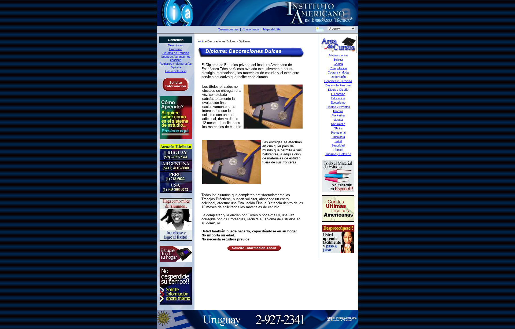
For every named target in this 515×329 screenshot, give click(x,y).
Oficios (338, 128)
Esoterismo (338, 102)
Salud (338, 141)
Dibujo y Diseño (338, 89)
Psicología (338, 136)
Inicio (200, 41)
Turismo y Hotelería (338, 154)
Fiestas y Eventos (338, 106)
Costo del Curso (175, 71)
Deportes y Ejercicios (338, 81)
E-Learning (338, 94)
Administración (338, 55)
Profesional (338, 132)
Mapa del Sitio (272, 29)
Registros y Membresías (176, 63)
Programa (175, 49)
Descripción (175, 45)
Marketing (338, 115)
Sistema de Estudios (176, 52)
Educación (338, 98)
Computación (338, 68)
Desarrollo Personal (338, 85)
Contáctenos (250, 29)
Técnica (338, 149)
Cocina (338, 63)
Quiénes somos (228, 29)
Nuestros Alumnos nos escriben (175, 58)
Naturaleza (338, 124)
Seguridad (338, 145)
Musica (338, 119)
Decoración (338, 76)
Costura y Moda (338, 72)
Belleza (338, 59)
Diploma (176, 67)
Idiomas (338, 111)
